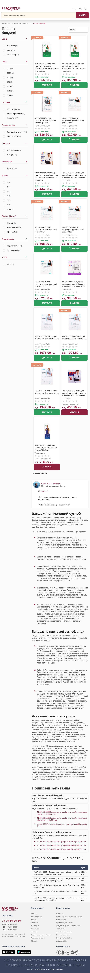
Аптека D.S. (6, 24)
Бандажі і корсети (21, 24)
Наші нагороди (36, 916)
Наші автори (35, 929)
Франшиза (35, 923)
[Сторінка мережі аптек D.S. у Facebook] (58, 952)
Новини (33, 920)
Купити (48, 85)
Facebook (44, 491)
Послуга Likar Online (64, 938)
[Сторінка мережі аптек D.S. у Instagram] (63, 952)
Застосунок (60, 929)
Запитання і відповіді (64, 932)
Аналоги (74, 412)
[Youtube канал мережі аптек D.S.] (68, 952)
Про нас (34, 913)
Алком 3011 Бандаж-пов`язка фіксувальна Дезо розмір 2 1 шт (61, 845)
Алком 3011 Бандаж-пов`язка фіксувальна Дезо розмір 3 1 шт (61, 842)
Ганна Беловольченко (50, 483)
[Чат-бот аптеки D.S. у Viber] (77, 952)
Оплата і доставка (63, 935)
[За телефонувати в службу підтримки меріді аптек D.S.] (74, 10)
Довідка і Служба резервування (68, 926)
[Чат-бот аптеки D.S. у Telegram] (72, 952)
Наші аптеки (61, 920)
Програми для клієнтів (64, 923)
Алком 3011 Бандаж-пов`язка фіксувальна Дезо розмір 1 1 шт (61, 849)
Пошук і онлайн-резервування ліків (69, 916)
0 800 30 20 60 (11, 920)
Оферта (34, 941)
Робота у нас (35, 926)
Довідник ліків (61, 941)
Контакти (34, 932)
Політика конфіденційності (41, 935)
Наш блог (59, 913)
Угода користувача (38, 938)
